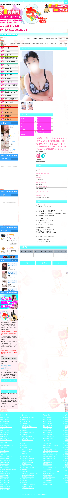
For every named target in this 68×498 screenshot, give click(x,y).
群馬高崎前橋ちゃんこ (6, 458)
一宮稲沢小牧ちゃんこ (27, 462)
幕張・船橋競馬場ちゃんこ (28, 432)
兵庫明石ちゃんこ (47, 464)
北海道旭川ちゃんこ (5, 429)
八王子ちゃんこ (26, 447)
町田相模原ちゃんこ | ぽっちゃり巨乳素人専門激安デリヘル (37, 494)
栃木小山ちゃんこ (4, 464)
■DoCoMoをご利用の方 (6, 365)
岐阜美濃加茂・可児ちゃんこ (29, 484)
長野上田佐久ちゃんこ (49, 436)
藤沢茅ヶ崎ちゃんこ (5, 488)
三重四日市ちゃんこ (27, 465)
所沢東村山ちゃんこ (27, 419)
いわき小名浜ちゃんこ (6, 427)
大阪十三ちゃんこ (47, 469)
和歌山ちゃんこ (47, 447)
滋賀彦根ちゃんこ (47, 443)
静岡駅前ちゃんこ (26, 469)
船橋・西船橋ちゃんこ (27, 449)
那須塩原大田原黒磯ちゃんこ (29, 427)
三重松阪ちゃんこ (26, 478)
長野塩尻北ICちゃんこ (49, 434)
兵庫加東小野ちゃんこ (49, 478)
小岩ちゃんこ (25, 442)
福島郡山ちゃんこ (4, 436)
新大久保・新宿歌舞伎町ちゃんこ (8, 469)
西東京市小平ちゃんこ (27, 440)
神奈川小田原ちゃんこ (6, 482)
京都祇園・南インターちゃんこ (51, 445)
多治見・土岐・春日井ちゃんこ (30, 467)
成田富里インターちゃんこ (7, 456)
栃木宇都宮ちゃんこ (5, 460)
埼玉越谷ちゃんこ (4, 490)
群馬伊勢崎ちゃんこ (5, 486)
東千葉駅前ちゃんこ (5, 453)
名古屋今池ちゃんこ (27, 456)
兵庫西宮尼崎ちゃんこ (49, 482)
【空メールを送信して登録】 (9, 380)
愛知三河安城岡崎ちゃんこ (28, 458)
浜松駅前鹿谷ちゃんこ (27, 486)
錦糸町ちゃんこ (4, 475)
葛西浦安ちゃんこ (26, 429)
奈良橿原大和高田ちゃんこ (50, 449)
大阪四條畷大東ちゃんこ (49, 480)
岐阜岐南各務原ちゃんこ (28, 475)
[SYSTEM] (9, 58)
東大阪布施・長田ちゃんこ (50, 454)
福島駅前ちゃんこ (4, 438)
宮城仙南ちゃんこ (4, 417)
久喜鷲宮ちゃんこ (26, 423)
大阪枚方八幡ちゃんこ (49, 473)
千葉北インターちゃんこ (28, 438)
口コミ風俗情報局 (12, 155)
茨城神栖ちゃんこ (26, 425)
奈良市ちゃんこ (47, 460)
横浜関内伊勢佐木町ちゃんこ (7, 445)
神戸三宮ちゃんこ (47, 462)
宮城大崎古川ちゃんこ (6, 421)
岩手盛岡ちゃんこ (4, 434)
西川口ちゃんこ (4, 447)
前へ (27, 263)
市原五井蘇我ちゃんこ (27, 436)
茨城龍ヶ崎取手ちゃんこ (28, 417)
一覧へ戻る (43, 263)
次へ (59, 263)
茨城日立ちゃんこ (26, 451)
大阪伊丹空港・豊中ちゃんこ (50, 451)
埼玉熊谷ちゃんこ (4, 462)
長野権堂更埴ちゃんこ (49, 430)
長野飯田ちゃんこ (47, 427)
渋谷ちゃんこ (25, 443)
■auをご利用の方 (5, 367)
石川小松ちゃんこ (47, 417)
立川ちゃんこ (3, 449)
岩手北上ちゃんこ (4, 430)
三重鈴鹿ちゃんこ (26, 480)
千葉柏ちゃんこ (26, 434)
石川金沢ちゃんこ (47, 421)
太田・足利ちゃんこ (27, 421)
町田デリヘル (4, 155)
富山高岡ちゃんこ (47, 419)
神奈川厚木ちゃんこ (5, 467)
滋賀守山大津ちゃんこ (49, 477)
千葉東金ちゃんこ (4, 477)
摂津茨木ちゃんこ (47, 475)
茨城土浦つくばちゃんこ (6, 480)
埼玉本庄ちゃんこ (4, 471)
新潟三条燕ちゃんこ (48, 438)
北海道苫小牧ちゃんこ (6, 440)
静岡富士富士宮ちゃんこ (28, 488)
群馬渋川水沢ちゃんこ (6, 478)
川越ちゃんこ (3, 454)
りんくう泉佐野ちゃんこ (49, 467)
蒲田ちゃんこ (25, 445)
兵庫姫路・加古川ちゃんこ (50, 456)
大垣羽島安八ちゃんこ (27, 460)
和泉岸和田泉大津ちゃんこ (50, 453)
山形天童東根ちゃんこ (6, 419)
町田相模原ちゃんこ (5, 465)
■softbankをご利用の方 (6, 368)
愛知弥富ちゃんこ (26, 464)
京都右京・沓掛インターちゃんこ (52, 471)
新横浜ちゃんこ (26, 430)
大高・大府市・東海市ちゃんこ (30, 473)
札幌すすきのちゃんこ (6, 432)
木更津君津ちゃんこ (5, 473)
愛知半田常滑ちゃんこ (27, 482)
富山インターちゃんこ (49, 423)
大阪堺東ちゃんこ (47, 465)
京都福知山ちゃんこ (48, 484)
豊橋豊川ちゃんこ (26, 471)
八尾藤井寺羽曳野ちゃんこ (50, 458)
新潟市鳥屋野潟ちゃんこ (49, 432)
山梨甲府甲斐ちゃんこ (49, 429)
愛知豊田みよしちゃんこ (28, 477)
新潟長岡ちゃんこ (47, 425)
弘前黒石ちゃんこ (4, 425)
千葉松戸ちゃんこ (4, 484)
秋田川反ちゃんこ (4, 423)
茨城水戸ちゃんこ (4, 451)
